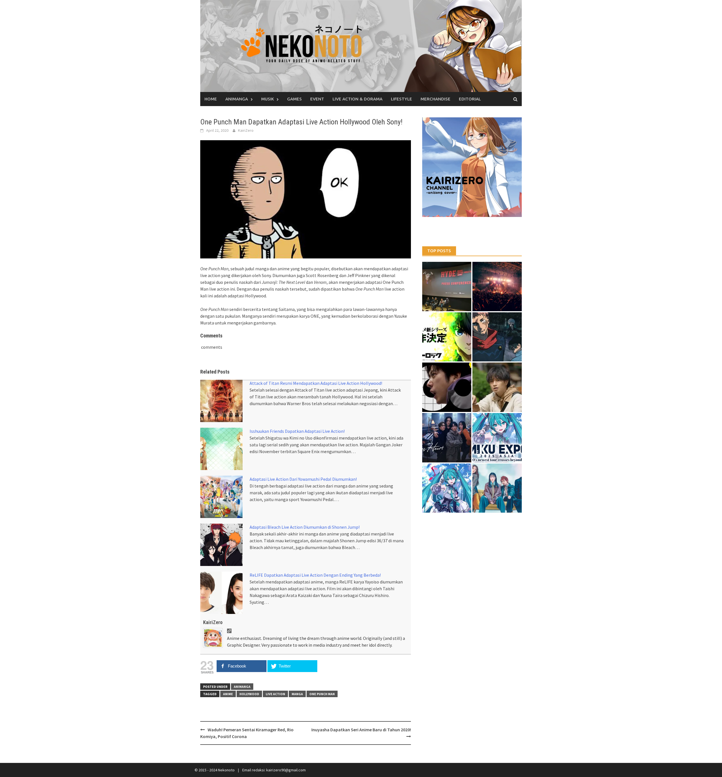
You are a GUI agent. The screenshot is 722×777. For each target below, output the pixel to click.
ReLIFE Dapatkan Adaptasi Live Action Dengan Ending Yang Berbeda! (315, 575)
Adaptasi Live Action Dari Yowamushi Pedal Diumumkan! (303, 479)
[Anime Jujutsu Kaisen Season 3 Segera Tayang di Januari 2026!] (497, 337)
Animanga (236, 98)
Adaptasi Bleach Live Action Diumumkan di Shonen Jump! (305, 527)
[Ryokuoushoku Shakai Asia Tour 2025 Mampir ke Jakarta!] (497, 488)
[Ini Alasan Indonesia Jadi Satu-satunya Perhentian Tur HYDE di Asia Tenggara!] (447, 286)
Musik (267, 98)
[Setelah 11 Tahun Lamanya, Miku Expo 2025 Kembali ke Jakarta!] (447, 488)
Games (294, 98)
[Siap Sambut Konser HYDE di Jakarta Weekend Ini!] (497, 286)
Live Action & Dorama (357, 98)
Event (317, 98)
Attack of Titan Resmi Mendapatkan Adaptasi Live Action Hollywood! (316, 383)
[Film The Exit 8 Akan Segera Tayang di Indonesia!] (447, 387)
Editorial (470, 98)
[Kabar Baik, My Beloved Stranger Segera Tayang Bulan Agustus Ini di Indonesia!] (497, 387)
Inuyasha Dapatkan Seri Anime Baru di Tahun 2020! (361, 729)
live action (275, 694)
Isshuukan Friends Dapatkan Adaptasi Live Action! (297, 431)
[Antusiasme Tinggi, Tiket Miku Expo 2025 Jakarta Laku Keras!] (497, 437)
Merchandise (435, 98)
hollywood (249, 694)
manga (297, 694)
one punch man (322, 694)
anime (228, 694)
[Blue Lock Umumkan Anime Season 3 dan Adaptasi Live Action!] (447, 337)
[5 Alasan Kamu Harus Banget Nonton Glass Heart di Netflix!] (447, 437)
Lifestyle (401, 98)
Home (210, 98)
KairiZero (246, 130)
